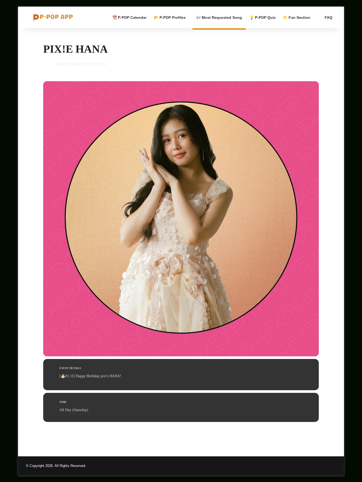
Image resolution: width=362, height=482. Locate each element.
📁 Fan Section (296, 17)
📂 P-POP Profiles (170, 17)
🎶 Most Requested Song (219, 17)
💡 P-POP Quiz (262, 17)
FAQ (328, 17)
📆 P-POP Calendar (129, 17)
